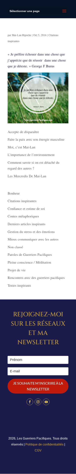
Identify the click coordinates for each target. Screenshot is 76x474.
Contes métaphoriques (23, 216)
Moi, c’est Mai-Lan (21, 147)
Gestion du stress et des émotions (31, 231)
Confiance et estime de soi (26, 208)
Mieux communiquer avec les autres (33, 239)
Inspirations (18, 31)
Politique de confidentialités (44, 444)
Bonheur (14, 193)
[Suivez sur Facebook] (30, 402)
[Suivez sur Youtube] (46, 402)
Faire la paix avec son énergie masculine (36, 139)
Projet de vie (17, 270)
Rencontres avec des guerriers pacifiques (36, 277)
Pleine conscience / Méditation (29, 262)
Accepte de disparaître (25, 131)
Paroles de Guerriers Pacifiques (30, 254)
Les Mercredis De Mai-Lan (27, 176)
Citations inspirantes (22, 200)
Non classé (15, 247)
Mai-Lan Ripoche (21, 35)
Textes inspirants (19, 285)
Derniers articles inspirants (26, 223)
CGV (38, 450)
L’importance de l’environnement (31, 154)
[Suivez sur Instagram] (38, 402)
